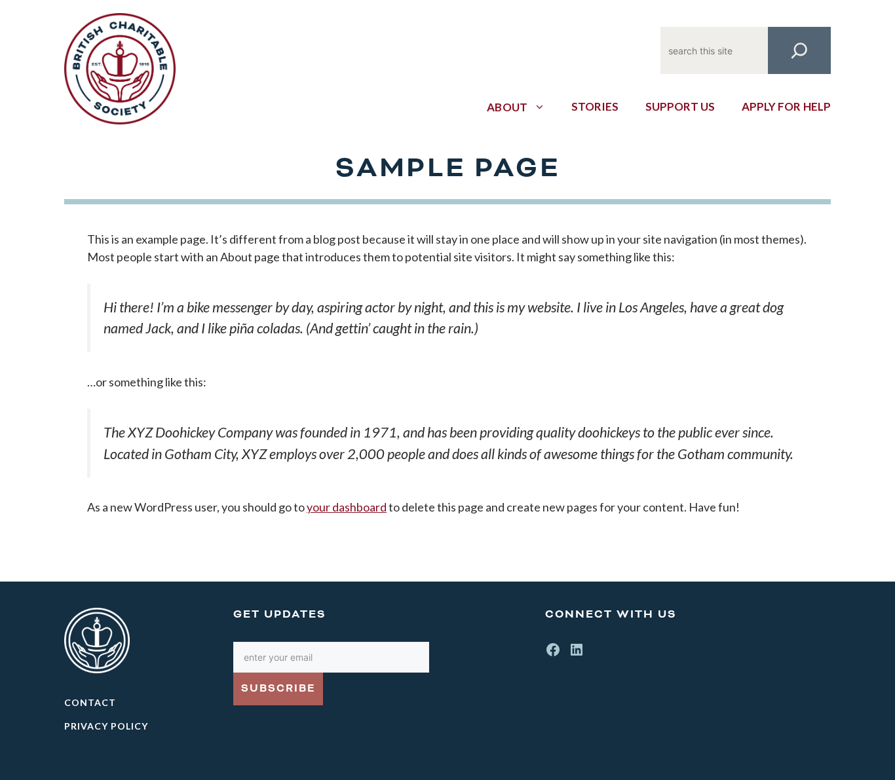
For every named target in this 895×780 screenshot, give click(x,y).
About (507, 107)
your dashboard (347, 507)
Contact (90, 702)
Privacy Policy (106, 726)
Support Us (680, 107)
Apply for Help (786, 107)
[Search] (799, 50)
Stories (595, 107)
